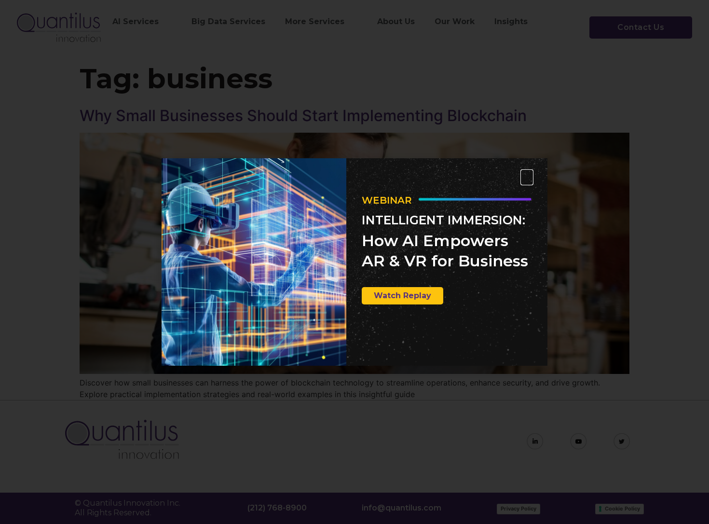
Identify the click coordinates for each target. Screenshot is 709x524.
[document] (354, 262)
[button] (527, 177)
